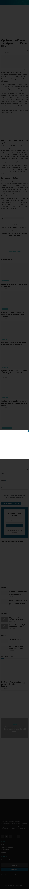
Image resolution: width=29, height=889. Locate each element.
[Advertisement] (14, 444)
